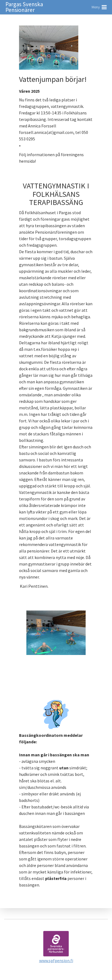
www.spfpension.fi (56, 960)
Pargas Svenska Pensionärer (24, 7)
